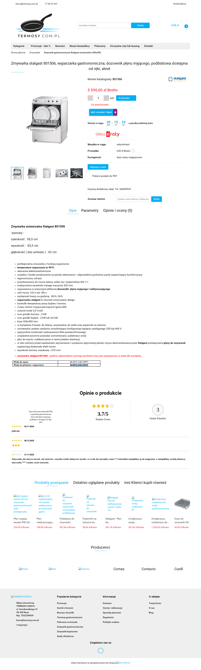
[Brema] (26, 569)
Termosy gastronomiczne (69, 617)
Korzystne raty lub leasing (124, 45)
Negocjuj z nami (98, 167)
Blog (151, 612)
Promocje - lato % (41, 45)
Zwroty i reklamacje (112, 608)
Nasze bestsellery (80, 45)
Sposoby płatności (112, 612)
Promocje (62, 603)
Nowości (60, 45)
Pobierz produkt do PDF (104, 176)
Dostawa (107, 603)
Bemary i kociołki (65, 612)
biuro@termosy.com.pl (27, 620)
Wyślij (157, 199)
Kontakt (148, 45)
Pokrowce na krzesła (67, 622)
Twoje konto (155, 603)
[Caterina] (85, 569)
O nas (152, 608)
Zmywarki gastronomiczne (70, 627)
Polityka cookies (111, 622)
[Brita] (56, 569)
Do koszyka (124, 98)
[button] (69, 597)
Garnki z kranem (65, 608)
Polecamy (100, 45)
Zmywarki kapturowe (67, 631)
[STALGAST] (177, 79)
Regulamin (108, 617)
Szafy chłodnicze (65, 636)
